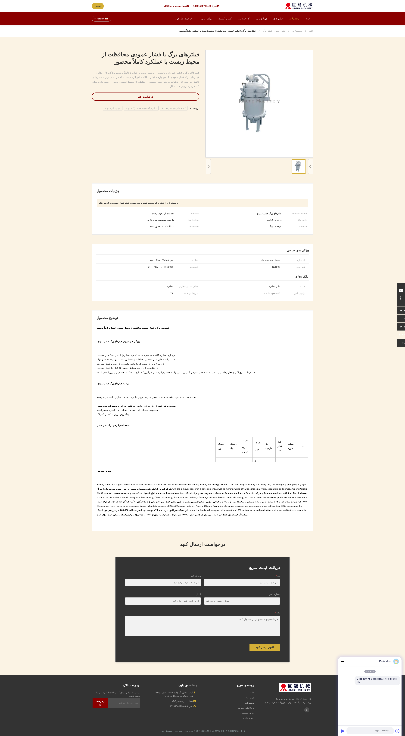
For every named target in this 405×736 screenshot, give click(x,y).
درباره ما (250, 697)
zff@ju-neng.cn (172, 6)
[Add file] (397, 730)
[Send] (342, 730)
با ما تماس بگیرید (246, 708)
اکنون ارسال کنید (265, 647)
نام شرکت (196, 576)
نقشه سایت (248, 718)
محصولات (294, 18)
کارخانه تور (243, 18)
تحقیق (98, 6)
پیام (277, 612)
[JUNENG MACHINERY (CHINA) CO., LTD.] (298, 6)
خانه (308, 18)
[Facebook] (306, 709)
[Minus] (343, 661)
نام (278, 576)
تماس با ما (206, 18)
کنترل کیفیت (225, 18)
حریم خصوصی (247, 713)
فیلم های (278, 18)
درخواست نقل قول (185, 18)
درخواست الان (145, 96)
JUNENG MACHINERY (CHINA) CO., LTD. (214, 731)
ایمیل (198, 594)
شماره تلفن (274, 594)
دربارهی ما (261, 18)
